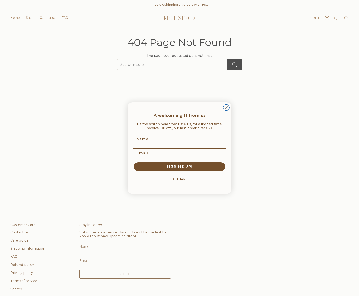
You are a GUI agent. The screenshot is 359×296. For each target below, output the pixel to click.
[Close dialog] (226, 107)
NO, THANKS (180, 179)
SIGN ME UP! (179, 166)
